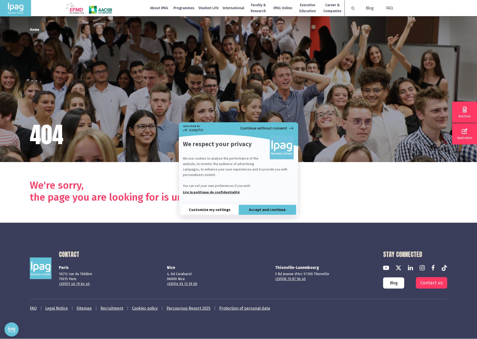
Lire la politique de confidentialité (211, 192)
